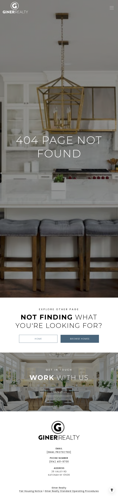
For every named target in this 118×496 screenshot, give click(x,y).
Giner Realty (59, 487)
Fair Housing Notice (31, 491)
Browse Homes (80, 338)
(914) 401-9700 (59, 461)
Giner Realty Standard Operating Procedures (72, 491)
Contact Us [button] (59, 392)
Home (38, 338)
